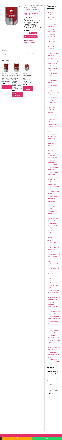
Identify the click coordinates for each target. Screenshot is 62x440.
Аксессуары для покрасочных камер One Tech (53, 271)
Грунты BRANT (54, 73)
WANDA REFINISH (51, 107)
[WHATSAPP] (47, 438)
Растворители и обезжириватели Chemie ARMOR (53, 218)
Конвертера (53, 95)
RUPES (49, 153)
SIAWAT (49, 357)
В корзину (33, 33)
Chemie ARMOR (51, 201)
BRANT (49, 71)
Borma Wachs (50, 58)
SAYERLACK (32, 5)
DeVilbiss (49, 132)
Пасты (51, 208)
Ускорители (53, 100)
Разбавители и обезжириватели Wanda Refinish (53, 122)
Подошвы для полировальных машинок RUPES (52, 163)
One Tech (49, 240)
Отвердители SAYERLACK (31, 14)
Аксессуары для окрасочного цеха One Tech (53, 250)
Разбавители (53, 97)
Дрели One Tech (54, 283)
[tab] (4, 50)
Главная (26, 5)
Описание (4, 50)
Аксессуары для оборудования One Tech (53, 278)
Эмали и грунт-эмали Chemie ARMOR (53, 235)
